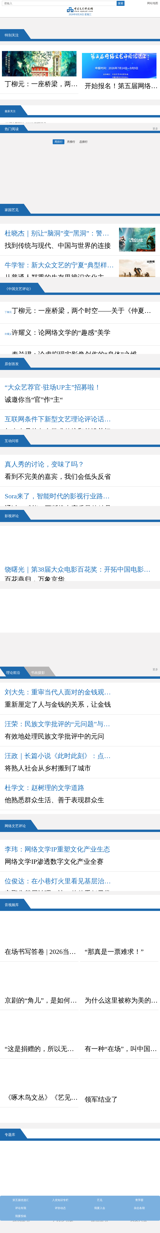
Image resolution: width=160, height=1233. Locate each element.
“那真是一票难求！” (114, 951)
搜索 (120, 3)
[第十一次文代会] (137, 1153)
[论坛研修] (99, 1169)
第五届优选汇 (41, 592)
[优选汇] (137, 1185)
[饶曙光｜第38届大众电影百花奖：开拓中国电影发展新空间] (80, 545)
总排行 (83, 141)
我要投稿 (20, 1216)
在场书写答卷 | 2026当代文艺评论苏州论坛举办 (41, 951)
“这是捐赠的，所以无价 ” (41, 1048)
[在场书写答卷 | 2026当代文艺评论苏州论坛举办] (39, 931)
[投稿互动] (61, 1185)
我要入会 (41, 625)
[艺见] (137, 1169)
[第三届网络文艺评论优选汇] (61, 1153)
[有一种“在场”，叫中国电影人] (119, 1028)
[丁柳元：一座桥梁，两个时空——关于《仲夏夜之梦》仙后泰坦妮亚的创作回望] (39, 63)
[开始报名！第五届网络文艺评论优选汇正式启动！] (119, 65)
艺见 (41, 603)
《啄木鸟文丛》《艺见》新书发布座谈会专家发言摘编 (41, 1097)
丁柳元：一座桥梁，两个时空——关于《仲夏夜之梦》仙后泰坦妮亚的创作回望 (41, 84)
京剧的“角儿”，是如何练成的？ (41, 1000)
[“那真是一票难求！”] (119, 931)
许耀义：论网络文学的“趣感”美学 (57, 332)
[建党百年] (23, 1169)
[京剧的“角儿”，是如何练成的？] (39, 980)
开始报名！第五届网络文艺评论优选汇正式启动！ (121, 86)
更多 (155, 128)
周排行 (58, 141)
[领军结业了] (119, 1079)
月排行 (71, 141)
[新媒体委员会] (99, 1153)
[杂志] (23, 1185)
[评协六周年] (99, 1185)
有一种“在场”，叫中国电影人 (121, 1048)
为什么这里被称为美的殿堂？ (121, 1000)
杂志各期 (121, 625)
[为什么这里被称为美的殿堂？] (119, 980)
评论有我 (41, 614)
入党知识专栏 (121, 592)
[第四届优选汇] (23, 1153)
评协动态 (121, 614)
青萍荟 (121, 603)
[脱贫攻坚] (61, 1169)
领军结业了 (101, 1099)
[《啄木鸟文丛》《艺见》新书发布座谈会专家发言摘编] (39, 1077)
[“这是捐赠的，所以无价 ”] (39, 1028)
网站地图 (152, 3)
